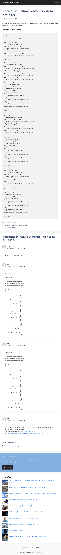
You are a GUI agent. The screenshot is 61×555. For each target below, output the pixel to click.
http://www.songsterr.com (28, 431)
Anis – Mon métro (10, 227)
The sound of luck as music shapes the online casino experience (28, 536)
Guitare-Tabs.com (10, 2)
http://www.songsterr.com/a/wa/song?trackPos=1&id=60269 (24, 433)
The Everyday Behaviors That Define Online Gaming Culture (27, 512)
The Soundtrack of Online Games (18, 530)
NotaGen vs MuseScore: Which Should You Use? (23, 500)
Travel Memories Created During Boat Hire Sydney (24, 524)
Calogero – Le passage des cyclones (16, 225)
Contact (37, 547)
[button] (51, 2)
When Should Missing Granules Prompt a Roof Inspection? (26, 487)
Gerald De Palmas (10, 223)
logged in (13, 446)
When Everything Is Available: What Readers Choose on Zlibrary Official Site (32, 493)
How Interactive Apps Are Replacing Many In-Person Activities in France (30, 506)
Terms (32, 547)
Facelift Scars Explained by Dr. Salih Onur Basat (23, 518)
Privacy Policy (25, 547)
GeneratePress (38, 552)
